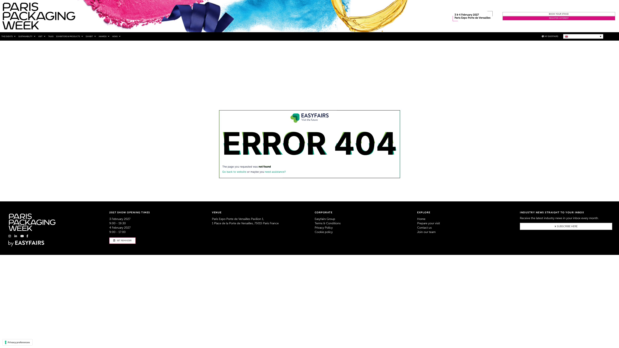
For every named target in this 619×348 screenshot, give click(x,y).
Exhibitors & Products (68, 36)
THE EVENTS (7, 36)
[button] (559, 14)
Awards (102, 36)
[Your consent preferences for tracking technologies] (17, 342)
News (115, 36)
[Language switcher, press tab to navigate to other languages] (583, 36)
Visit (40, 36)
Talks (50, 36)
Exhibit (89, 36)
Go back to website (234, 171)
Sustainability (25, 36)
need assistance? (275, 171)
